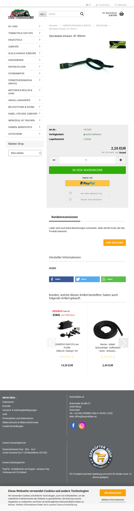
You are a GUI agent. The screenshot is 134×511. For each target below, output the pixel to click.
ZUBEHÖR (13, 46)
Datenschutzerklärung (67, 504)
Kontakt (6, 406)
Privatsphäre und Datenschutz (17, 418)
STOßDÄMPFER (16, 73)
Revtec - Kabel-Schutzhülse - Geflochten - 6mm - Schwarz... (107, 347)
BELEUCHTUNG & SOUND (21, 107)
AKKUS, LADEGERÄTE (19, 100)
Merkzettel (122, 5)
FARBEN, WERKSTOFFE (20, 127)
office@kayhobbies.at (86, 416)
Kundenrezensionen (64, 217)
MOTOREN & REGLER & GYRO (20, 92)
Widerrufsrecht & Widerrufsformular (20, 422)
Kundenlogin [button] (104, 5)
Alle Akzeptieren (112, 492)
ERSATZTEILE (15, 40)
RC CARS (12, 26)
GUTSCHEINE (15, 134)
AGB (4, 414)
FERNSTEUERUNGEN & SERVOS (20, 82)
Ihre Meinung (115, 242)
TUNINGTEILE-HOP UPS (20, 33)
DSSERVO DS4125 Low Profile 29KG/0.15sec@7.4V (67, 347)
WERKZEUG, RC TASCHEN (21, 120)
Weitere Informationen (112, 499)
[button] (88, 4)
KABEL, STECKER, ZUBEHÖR (22, 113)
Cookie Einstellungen (12, 426)
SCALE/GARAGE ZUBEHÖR (22, 53)
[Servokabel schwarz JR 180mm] (87, 65)
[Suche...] (82, 14)
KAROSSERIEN (15, 60)
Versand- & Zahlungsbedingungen (19, 410)
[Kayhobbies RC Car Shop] (21, 14)
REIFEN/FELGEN (16, 66)
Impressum (8, 402)
